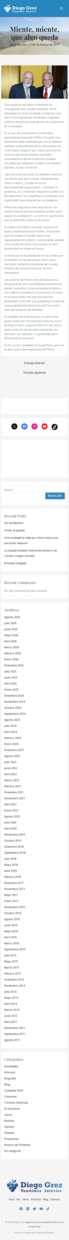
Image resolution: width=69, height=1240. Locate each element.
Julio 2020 (10, 822)
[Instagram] (27, 1208)
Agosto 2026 (12, 617)
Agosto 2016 (12, 919)
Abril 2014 (10, 1004)
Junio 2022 (10, 768)
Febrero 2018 (12, 877)
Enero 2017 (11, 901)
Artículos (9, 1072)
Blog (13, 44)
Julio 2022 (10, 762)
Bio (18, 1199)
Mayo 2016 (11, 931)
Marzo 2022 (11, 780)
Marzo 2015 (11, 967)
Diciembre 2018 (14, 846)
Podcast (9, 1133)
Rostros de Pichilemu (17, 1145)
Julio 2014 (10, 991)
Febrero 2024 (12, 738)
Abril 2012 (10, 1022)
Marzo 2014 (11, 1010)
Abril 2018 (10, 871)
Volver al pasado (14, 530)
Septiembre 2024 (14, 714)
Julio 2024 (10, 726)
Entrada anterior (34, 363)
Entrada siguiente (34, 372)
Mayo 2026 (11, 635)
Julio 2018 (10, 859)
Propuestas (11, 1139)
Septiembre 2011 (14, 1034)
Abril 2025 (10, 683)
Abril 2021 (10, 804)
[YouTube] (41, 1208)
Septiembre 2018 (14, 853)
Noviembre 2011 (14, 1028)
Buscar (8, 490)
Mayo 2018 (11, 865)
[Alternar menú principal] (61, 8)
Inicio (12, 1199)
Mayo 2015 (11, 961)
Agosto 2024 (12, 720)
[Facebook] (21, 1208)
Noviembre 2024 (14, 701)
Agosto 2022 (12, 756)
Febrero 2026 (12, 653)
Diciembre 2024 (14, 695)
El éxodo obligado (15, 563)
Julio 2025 (10, 671)
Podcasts (36, 1199)
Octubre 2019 (12, 840)
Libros (8, 1114)
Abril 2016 (10, 937)
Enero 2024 (11, 744)
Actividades (11, 1066)
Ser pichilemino (13, 523)
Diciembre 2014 (14, 979)
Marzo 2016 (11, 943)
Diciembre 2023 (14, 750)
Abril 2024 (10, 732)
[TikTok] (48, 1208)
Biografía (10, 1078)
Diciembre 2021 (14, 792)
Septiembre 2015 (14, 949)
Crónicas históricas (16, 1102)
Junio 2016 (10, 925)
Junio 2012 (10, 1016)
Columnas (10, 1096)
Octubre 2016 (12, 913)
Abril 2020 (10, 828)
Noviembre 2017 (14, 889)
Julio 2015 (10, 955)
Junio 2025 (10, 677)
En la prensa (12, 1108)
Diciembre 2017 (14, 883)
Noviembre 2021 (14, 798)
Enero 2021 (11, 810)
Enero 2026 (11, 659)
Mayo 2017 (11, 895)
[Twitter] (34, 1208)
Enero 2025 (11, 689)
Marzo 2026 (11, 647)
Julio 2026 (10, 623)
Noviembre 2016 (14, 907)
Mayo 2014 (11, 998)
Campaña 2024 (13, 1090)
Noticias (9, 1121)
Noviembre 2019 (14, 834)
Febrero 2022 (12, 786)
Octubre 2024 (12, 708)
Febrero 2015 (12, 973)
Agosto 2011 (12, 1040)
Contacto (55, 1199)
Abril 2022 (10, 774)
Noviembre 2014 (14, 985)
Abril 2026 (10, 641)
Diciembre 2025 (14, 665)
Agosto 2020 (12, 816)
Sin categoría (12, 1151)
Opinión (22, 44)
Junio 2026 (10, 629)
